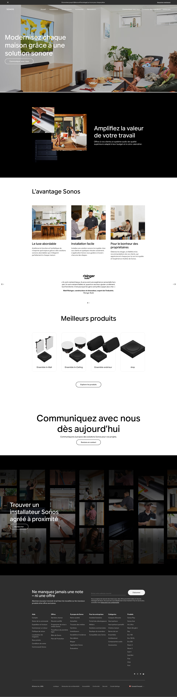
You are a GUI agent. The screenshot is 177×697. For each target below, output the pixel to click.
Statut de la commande (40, 621)
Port (128, 665)
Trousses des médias (77, 625)
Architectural (112, 638)
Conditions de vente (39, 643)
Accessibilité (86, 686)
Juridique (56, 686)
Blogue (72, 642)
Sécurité (104, 686)
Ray (128, 631)
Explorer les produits (88, 384)
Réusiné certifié (56, 621)
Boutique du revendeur (97, 631)
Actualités (73, 621)
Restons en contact (88, 442)
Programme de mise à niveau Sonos (58, 625)
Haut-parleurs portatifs (116, 625)
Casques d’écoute (114, 618)
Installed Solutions (95, 618)
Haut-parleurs (113, 621)
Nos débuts (74, 638)
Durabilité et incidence (78, 635)
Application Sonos (76, 645)
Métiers (91, 625)
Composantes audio (115, 642)
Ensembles (112, 635)
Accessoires (112, 645)
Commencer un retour (39, 628)
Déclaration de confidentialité (110, 602)
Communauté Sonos (39, 647)
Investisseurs (74, 631)
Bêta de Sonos (56, 635)
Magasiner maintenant (163, 2)
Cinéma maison (113, 628)
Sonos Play (131, 618)
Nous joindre (36, 640)
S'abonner (136, 592)
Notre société (75, 618)
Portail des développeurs (98, 621)
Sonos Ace (131, 621)
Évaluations (74, 648)
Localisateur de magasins (37, 636)
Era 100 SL (131, 638)
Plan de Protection (57, 639)
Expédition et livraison (39, 625)
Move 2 (129, 648)
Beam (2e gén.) (132, 628)
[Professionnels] (10, 9)
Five (128, 659)
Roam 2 (130, 645)
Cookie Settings (115, 686)
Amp (129, 662)
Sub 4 (129, 652)
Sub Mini (130, 655)
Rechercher (19, 527)
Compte (35, 618)
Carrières (73, 628)
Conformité (96, 686)
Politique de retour (38, 631)
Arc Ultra (130, 625)
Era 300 (130, 642)
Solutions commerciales (97, 628)
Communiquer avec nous (19, 61)
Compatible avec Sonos (97, 635)
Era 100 (130, 635)
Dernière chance (57, 618)
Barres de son (113, 631)
